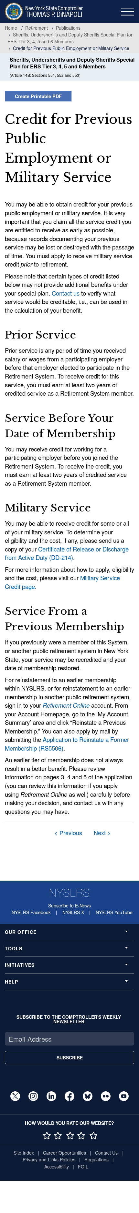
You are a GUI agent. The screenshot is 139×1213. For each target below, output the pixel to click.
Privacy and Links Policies (49, 1159)
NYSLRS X (73, 912)
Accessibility (56, 1166)
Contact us (66, 293)
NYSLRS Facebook (31, 912)
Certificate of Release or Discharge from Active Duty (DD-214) (67, 553)
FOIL (83, 1166)
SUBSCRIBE (70, 1057)
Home (11, 28)
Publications (68, 28)
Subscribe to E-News (69, 905)
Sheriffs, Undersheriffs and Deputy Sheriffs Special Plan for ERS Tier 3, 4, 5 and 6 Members (70, 38)
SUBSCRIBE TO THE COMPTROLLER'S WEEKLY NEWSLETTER (68, 1019)
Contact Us (106, 1152)
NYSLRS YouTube (114, 912)
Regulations (96, 1159)
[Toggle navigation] (127, 11)
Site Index (24, 1152)
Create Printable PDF (38, 96)
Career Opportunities (64, 1152)
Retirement (36, 28)
